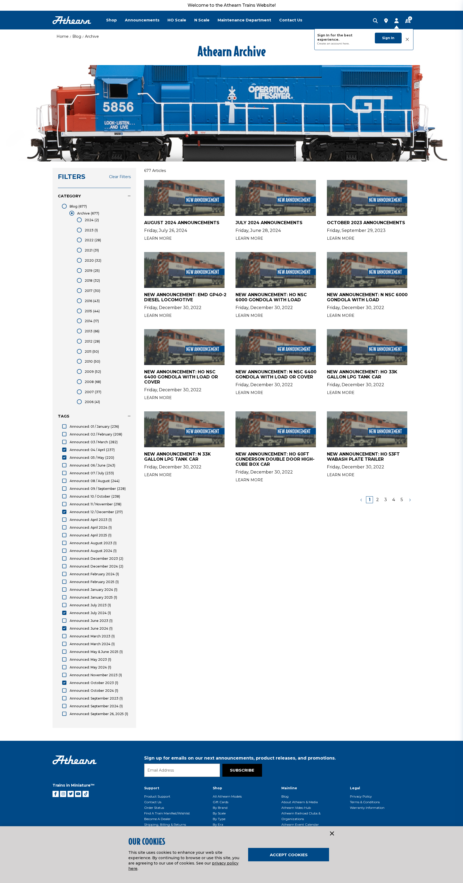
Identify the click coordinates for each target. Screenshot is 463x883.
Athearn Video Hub (296, 808)
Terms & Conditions (365, 802)
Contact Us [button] (290, 20)
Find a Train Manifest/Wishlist (167, 813)
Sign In (388, 38)
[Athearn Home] (72, 20)
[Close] (332, 834)
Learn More (158, 238)
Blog (76, 36)
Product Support (157, 796)
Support (151, 788)
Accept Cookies (289, 854)
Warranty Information (367, 808)
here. (346, 43)
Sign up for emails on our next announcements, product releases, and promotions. (240, 758)
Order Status (154, 808)
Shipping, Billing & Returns (165, 824)
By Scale (219, 813)
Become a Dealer (157, 819)
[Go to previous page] (361, 499)
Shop (217, 788)
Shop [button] (111, 20)
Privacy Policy (361, 796)
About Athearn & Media (299, 802)
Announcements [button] (142, 20)
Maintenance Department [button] (244, 20)
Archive (92, 36)
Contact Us (152, 802)
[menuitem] (115, 20)
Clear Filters (120, 176)
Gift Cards (220, 802)
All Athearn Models (227, 796)
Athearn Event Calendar (300, 824)
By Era (218, 824)
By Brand (220, 808)
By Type (219, 819)
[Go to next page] (409, 499)
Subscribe (242, 770)
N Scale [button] (202, 20)
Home (63, 36)
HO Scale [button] (176, 20)
